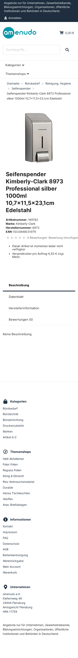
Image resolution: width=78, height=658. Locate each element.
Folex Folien (10, 464)
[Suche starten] (67, 50)
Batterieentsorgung (15, 555)
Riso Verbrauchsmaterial (18, 481)
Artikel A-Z (10, 437)
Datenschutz (11, 543)
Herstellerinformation (24, 308)
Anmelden (14, 18)
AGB (5, 549)
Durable (8, 487)
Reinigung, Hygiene (58, 83)
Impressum (10, 532)
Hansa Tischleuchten (16, 493)
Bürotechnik (10, 414)
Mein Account (12, 566)
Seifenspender (21, 88)
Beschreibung (19, 285)
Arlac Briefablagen (15, 504)
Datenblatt (16, 297)
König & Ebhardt (13, 476)
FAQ (5, 538)
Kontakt (8, 526)
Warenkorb (10, 572)
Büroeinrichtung (13, 419)
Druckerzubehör (13, 425)
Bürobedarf (32, 83)
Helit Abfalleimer (13, 458)
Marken (8, 431)
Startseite (13, 83)
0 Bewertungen (37, 237)
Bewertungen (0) (21, 319)
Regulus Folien (12, 470)
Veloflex (8, 499)
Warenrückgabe (13, 561)
